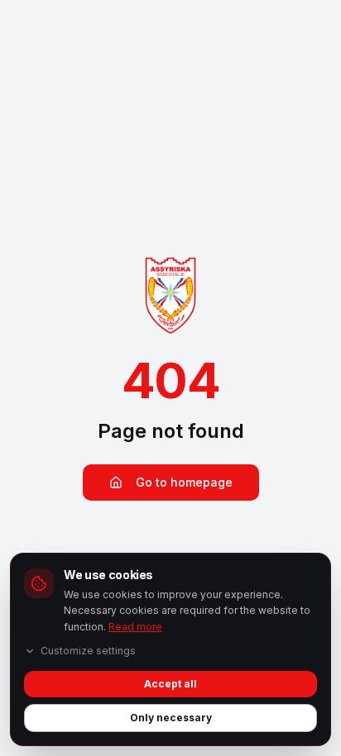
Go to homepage (184, 482)
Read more (135, 626)
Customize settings (88, 650)
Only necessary (171, 717)
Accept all (170, 684)
